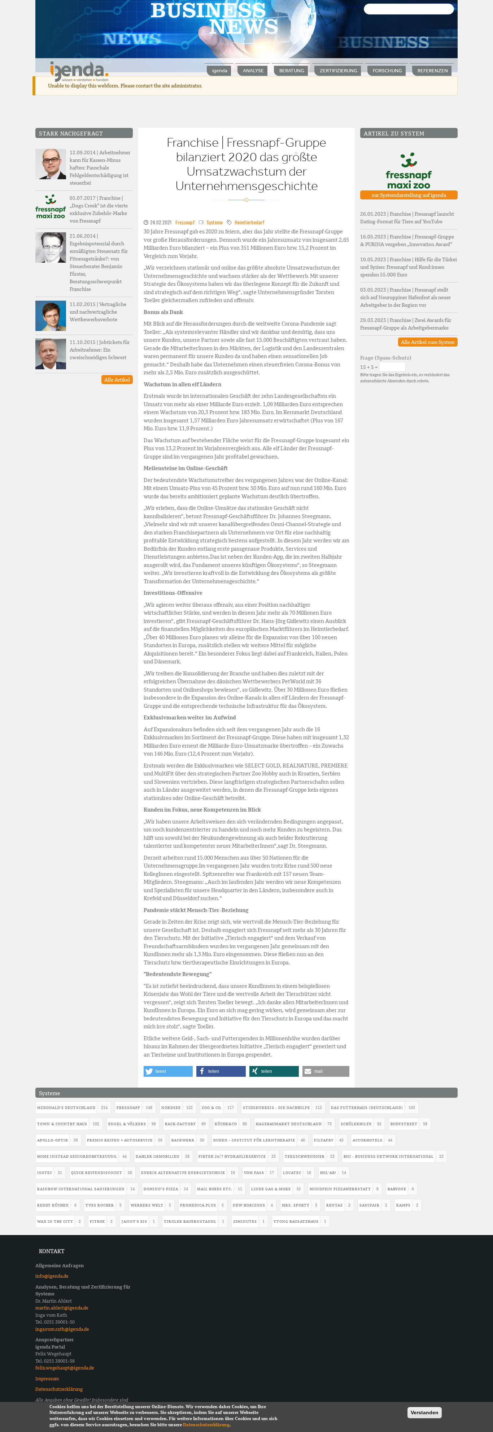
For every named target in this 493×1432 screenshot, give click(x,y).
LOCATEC (292, 1172)
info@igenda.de (52, 1276)
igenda (219, 71)
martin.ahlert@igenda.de (61, 1308)
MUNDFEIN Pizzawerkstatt (340, 1189)
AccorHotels (368, 1140)
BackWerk (183, 1140)
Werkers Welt (147, 1205)
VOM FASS (254, 1172)
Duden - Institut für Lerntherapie (254, 1140)
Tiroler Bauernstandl (190, 1221)
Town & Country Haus (62, 1124)
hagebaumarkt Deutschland (289, 1124)
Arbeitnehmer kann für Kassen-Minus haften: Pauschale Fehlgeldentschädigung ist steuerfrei (100, 167)
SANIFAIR (369, 1205)
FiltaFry (324, 1140)
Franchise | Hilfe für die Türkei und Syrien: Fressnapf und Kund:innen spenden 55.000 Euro (408, 267)
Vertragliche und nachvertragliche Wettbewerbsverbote (98, 312)
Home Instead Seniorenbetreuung (77, 1156)
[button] (168, 1071)
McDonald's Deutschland (66, 1107)
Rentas (334, 1205)
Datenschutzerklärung (59, 1389)
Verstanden (425, 1412)
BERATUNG (291, 71)
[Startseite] (79, 71)
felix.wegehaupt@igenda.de (64, 1368)
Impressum (47, 1379)
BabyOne (397, 1189)
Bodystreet (404, 1124)
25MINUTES (245, 1221)
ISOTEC (44, 1172)
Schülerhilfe (356, 1124)
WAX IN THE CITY (55, 1221)
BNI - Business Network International (389, 1156)
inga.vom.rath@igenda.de (62, 1329)
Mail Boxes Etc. (214, 1189)
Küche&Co (226, 1124)
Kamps (403, 1205)
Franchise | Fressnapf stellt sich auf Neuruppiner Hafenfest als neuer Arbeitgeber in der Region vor (405, 297)
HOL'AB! (328, 1172)
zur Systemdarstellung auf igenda (409, 195)
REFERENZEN (433, 71)
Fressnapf (185, 222)
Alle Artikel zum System (428, 342)
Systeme (214, 222)
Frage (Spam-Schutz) (385, 357)
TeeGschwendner (305, 1156)
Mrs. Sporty (296, 1205)
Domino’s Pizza (161, 1189)
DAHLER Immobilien (158, 1156)
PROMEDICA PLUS (198, 1205)
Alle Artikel (117, 380)
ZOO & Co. (212, 1107)
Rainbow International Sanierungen (81, 1189)
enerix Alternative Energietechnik (183, 1172)
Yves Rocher (100, 1205)
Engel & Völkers (127, 1124)
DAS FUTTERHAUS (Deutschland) (367, 1107)
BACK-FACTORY (180, 1124)
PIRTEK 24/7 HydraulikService (232, 1156)
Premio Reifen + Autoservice (120, 1140)
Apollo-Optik (52, 1140)
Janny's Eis (134, 1221)
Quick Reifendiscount (96, 1172)
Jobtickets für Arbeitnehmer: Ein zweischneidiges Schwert (100, 350)
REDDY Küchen (53, 1205)
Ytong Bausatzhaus (296, 1221)
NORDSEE (171, 1107)
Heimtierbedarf (250, 222)
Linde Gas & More (271, 1189)
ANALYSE (253, 71)
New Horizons (249, 1205)
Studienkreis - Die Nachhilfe (276, 1107)
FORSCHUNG (387, 71)
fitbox (97, 1221)
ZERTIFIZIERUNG (338, 71)
